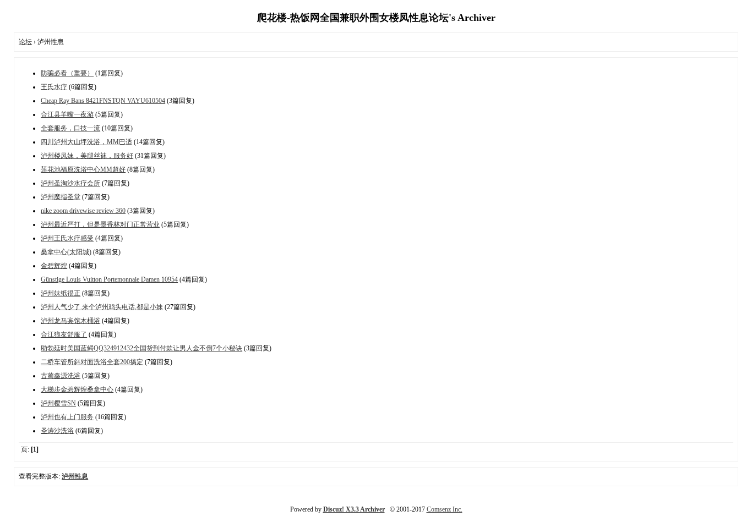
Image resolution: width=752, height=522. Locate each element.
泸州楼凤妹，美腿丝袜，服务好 (87, 156)
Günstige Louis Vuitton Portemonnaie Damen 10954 (109, 279)
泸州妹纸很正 (60, 293)
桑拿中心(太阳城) (66, 252)
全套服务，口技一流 (70, 128)
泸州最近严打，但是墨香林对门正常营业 (100, 224)
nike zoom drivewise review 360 (83, 211)
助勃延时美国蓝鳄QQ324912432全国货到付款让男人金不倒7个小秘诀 (141, 348)
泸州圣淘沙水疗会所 (70, 183)
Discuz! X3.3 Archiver (354, 509)
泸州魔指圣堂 (60, 197)
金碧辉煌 (54, 266)
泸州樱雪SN (58, 403)
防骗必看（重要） (67, 73)
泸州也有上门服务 (67, 417)
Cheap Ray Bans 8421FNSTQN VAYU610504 (103, 101)
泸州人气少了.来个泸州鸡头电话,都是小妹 (102, 307)
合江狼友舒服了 (64, 334)
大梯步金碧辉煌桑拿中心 (77, 389)
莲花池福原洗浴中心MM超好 (83, 169)
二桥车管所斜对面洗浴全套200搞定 (92, 362)
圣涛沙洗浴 (57, 431)
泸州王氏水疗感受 (67, 238)
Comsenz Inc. (444, 509)
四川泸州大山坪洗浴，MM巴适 (86, 142)
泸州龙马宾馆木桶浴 (70, 321)
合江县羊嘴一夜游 (67, 114)
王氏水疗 (54, 87)
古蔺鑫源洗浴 (60, 376)
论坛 (25, 42)
